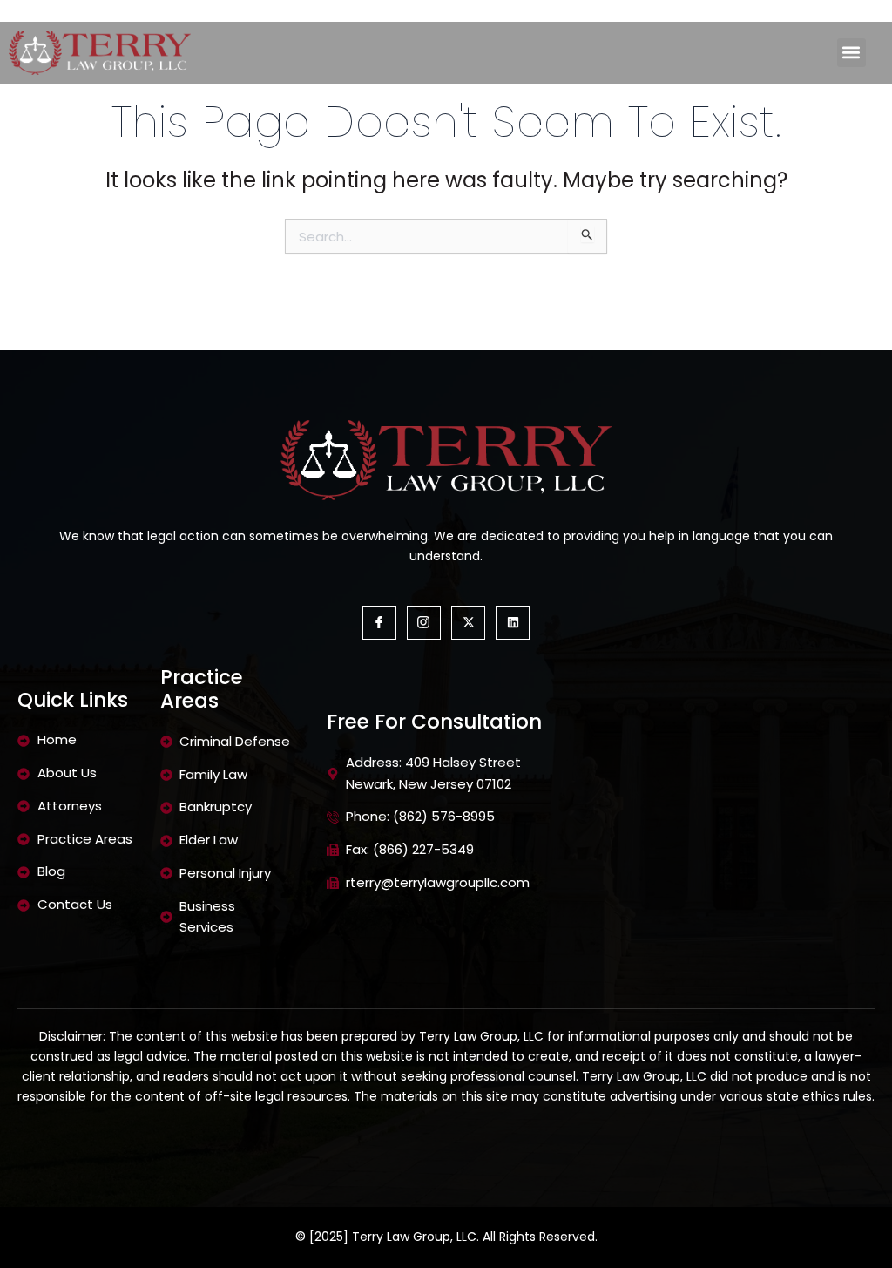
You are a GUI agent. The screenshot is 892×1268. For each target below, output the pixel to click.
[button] (851, 52)
